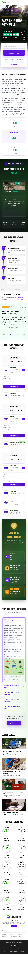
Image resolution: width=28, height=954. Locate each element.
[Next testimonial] (24, 334)
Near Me (20, 934)
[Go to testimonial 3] (15, 213)
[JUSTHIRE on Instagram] (14, 948)
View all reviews (20, 298)
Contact (20, 936)
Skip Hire (12, 934)
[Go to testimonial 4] (19, 213)
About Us (4, 936)
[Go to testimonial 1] (8, 213)
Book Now (4, 934)
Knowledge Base (13, 936)
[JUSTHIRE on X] (18, 948)
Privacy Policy (9, 942)
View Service (13, 386)
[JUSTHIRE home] (6, 2)
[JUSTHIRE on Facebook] (10, 948)
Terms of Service (18, 942)
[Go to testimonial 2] (12, 213)
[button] (14, 370)
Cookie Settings (14, 945)
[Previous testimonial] (4, 334)
